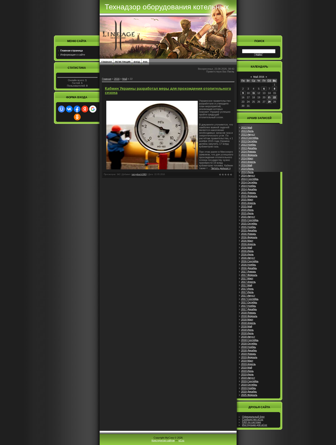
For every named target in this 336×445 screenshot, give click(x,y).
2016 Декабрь (249, 268)
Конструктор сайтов (163, 440)
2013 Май (246, 127)
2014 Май (246, 165)
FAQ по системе (251, 422)
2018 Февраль (249, 316)
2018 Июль (247, 333)
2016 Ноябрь (248, 264)
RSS (145, 62)
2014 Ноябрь (248, 185)
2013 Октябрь (249, 141)
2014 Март (247, 158)
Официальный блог (253, 416)
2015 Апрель (248, 203)
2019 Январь (248, 353)
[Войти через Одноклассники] (77, 117)
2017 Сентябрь (250, 299)
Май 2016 (258, 76)
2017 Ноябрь (248, 305)
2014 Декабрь (249, 189)
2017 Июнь (247, 288)
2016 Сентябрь (250, 261)
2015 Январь (248, 192)
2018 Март (247, 319)
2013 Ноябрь (248, 144)
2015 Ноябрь (248, 227)
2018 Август (248, 336)
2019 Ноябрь (248, 388)
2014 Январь (248, 151)
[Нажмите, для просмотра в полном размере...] (152, 168)
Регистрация (122, 62)
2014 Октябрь (249, 182)
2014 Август (248, 175)
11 (253, 93)
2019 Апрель (248, 364)
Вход (137, 62)
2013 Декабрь (249, 148)
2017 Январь (248, 271)
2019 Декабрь (249, 391)
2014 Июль (247, 172)
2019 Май (246, 367)
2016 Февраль (249, 237)
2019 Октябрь (249, 384)
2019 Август (248, 377)
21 (269, 97)
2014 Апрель (248, 161)
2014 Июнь (247, 168)
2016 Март (247, 240)
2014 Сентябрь (250, 179)
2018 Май (246, 326)
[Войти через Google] (92, 109)
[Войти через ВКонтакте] (69, 109)
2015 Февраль (249, 196)
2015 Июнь (247, 209)
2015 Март (247, 199)
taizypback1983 (139, 174)
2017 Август (248, 295)
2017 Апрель (248, 281)
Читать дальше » (221, 168)
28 (269, 101)
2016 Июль (247, 254)
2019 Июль (247, 374)
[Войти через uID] (61, 109)
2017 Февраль (249, 275)
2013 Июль (247, 131)
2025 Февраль (249, 395)
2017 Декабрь (249, 309)
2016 (117, 78)
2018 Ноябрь (248, 347)
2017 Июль (247, 292)
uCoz (181, 440)
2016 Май (246, 247)
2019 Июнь (247, 371)
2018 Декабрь (249, 350)
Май (124, 78)
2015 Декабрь (249, 230)
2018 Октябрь (249, 343)
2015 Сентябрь (250, 220)
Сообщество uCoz (252, 419)
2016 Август (248, 257)
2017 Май (246, 285)
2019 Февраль (249, 357)
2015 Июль (247, 213)
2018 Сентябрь (250, 340)
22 (274, 97)
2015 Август (248, 216)
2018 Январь (248, 312)
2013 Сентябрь (250, 137)
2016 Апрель (248, 244)
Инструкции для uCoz (254, 425)
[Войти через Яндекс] (84, 109)
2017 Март (247, 278)
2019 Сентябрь (250, 381)
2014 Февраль (249, 155)
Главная (106, 62)
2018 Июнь (247, 329)
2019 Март (247, 360)
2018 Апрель (248, 323)
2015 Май (246, 206)
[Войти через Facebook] (77, 109)
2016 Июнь (247, 251)
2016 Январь (248, 233)
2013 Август (248, 134)
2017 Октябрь (249, 302)
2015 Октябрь (249, 223)
